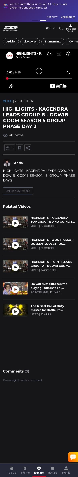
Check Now (68, 16)
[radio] (11, 41)
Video (7, 101)
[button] (35, 20)
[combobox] (50, 28)
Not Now (52, 16)
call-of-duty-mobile (18, 190)
